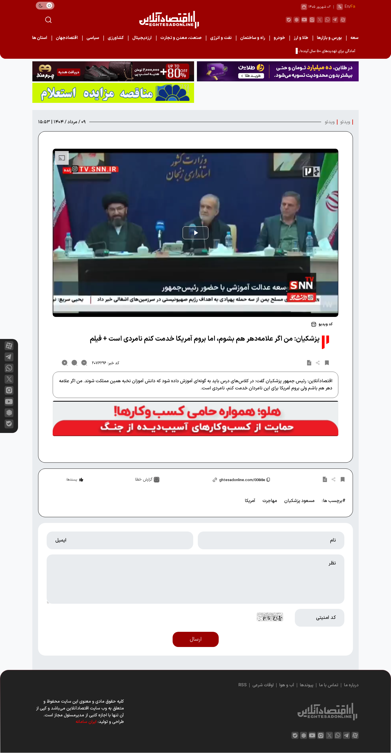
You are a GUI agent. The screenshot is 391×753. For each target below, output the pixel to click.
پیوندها (306, 685)
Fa (353, 7)
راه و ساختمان (252, 38)
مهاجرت (269, 501)
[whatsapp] (327, 20)
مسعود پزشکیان (299, 501)
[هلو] (195, 418)
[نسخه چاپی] (309, 362)
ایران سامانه (86, 722)
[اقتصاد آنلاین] (168, 19)
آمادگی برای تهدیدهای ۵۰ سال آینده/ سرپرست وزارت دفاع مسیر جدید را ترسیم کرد (293, 51)
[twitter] (320, 20)
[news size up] (64, 362)
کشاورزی (116, 38)
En (347, 7)
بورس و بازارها (329, 38)
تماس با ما (328, 685)
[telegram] (335, 20)
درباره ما (351, 685)
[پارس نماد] (113, 93)
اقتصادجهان (67, 38)
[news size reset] (74, 362)
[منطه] (113, 71)
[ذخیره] (327, 362)
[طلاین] (278, 71)
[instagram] (312, 20)
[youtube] (304, 20)
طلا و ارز (301, 38)
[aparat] (343, 20)
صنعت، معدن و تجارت (181, 38)
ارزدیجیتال (142, 38)
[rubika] (296, 20)
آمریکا (250, 501)
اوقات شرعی (263, 685)
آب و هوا (286, 685)
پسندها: (71, 480)
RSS (242, 685)
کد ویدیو (326, 324)
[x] (9, 379)
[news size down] (84, 362)
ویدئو (345, 122)
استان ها (39, 38)
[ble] (289, 20)
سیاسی (92, 38)
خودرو (279, 38)
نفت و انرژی (221, 38)
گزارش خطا (144, 479)
